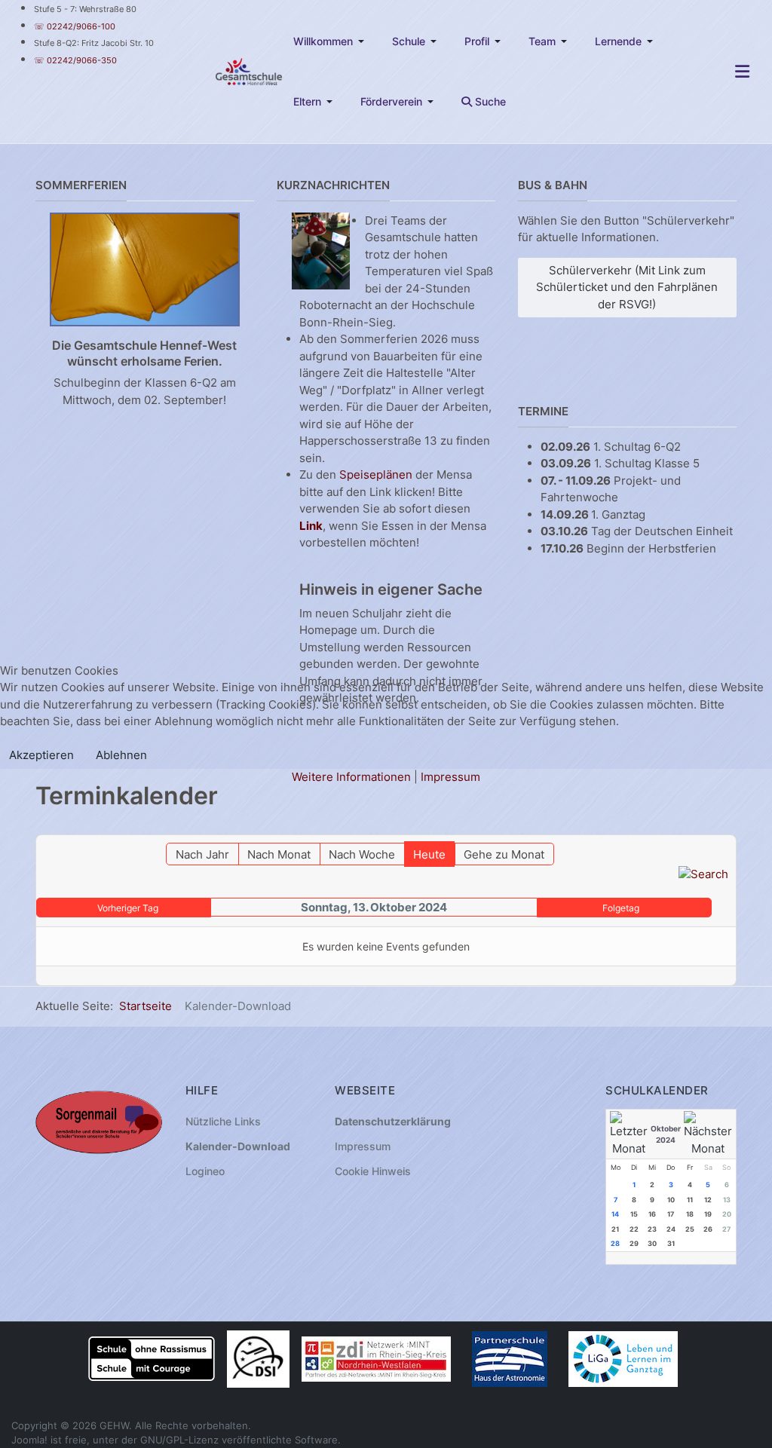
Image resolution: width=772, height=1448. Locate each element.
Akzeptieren (41, 755)
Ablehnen (121, 755)
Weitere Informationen (351, 777)
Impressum (450, 777)
